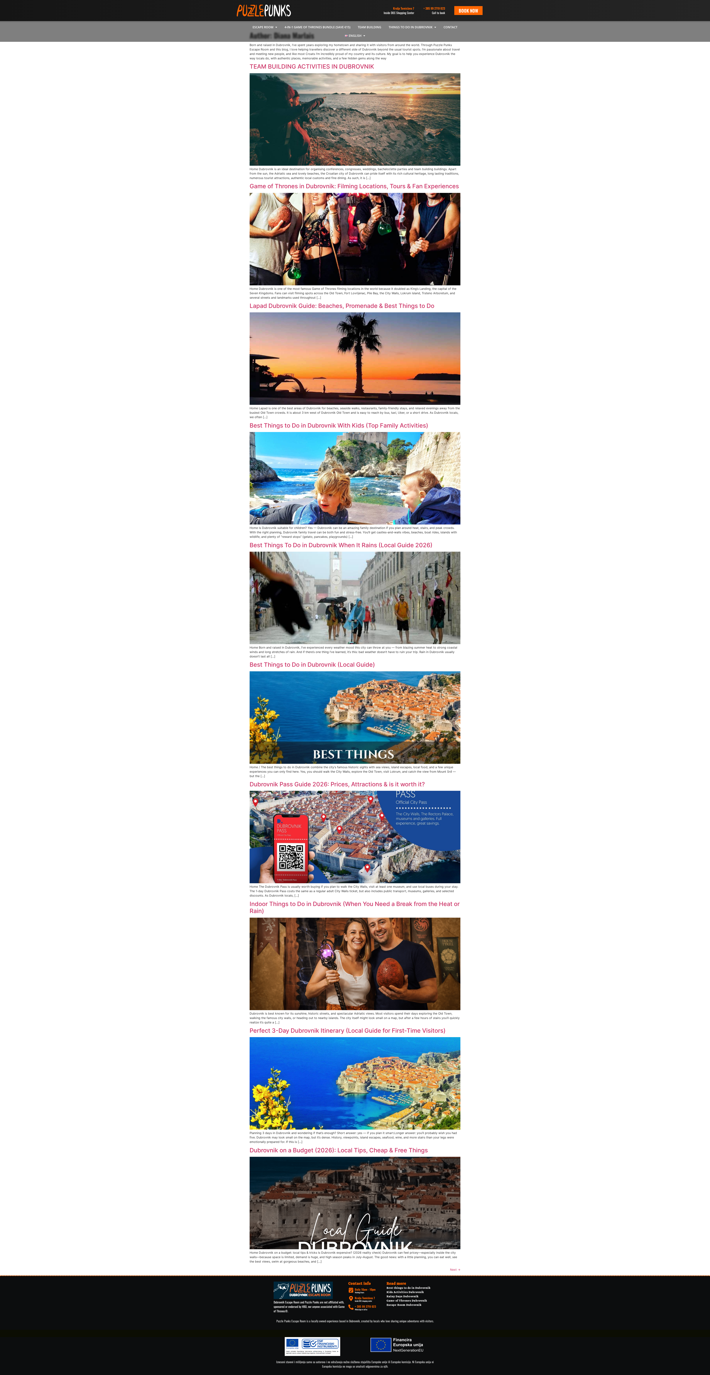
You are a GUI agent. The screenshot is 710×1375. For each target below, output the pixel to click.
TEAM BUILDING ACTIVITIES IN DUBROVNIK (312, 66)
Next (455, 1269)
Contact (450, 27)
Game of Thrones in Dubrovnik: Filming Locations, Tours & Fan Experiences (354, 186)
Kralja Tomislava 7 (365, 1298)
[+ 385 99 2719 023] (351, 1307)
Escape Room (263, 27)
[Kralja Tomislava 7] (351, 1298)
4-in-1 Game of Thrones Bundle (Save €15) (317, 27)
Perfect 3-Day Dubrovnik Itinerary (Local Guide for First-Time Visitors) (348, 1030)
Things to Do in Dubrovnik (410, 27)
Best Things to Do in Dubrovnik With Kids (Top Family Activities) (339, 425)
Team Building (369, 27)
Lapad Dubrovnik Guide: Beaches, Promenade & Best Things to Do (342, 305)
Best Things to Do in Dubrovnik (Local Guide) (312, 664)
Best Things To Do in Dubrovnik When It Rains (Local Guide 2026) (341, 545)
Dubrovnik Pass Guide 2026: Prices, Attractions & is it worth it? (337, 784)
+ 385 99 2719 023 (434, 8)
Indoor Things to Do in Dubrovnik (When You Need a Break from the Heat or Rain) (355, 907)
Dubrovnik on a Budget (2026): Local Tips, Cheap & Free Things (339, 1150)
